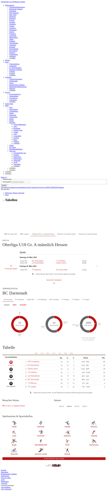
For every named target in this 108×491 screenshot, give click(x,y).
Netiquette (17, 160)
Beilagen (12, 88)
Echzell (11, 20)
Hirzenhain (13, 30)
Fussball (12, 73)
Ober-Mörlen (13, 43)
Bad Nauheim (14, 13)
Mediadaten (5, 481)
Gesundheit (17, 136)
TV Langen (85, 299)
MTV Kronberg (54, 299)
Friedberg (12, 24)
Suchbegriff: (7, 182)
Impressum (17, 157)
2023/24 (61, 406)
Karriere (16, 138)
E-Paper (33, 187)
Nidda (11, 39)
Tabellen (12, 71)
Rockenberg (13, 51)
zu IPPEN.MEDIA (50, 187)
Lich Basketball (38, 263)
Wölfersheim (13, 54)
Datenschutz (18, 159)
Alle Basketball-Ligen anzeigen (54, 458)
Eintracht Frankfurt (15, 70)
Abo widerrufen (6, 489)
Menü (3, 177)
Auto (15, 126)
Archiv (28, 187)
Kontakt (16, 155)
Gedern (11, 26)
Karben (11, 32)
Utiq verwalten (6, 478)
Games (16, 132)
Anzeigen (4, 483)
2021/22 (77, 406)
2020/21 (84, 406)
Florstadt (12, 22)
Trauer (11, 83)
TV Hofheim (60, 261)
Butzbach (12, 18)
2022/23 (69, 406)
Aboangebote (13, 96)
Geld (15, 134)
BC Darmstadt (61, 270)
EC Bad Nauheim (15, 68)
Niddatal (12, 41)
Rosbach (12, 53)
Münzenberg (13, 37)
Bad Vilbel (12, 15)
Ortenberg (12, 45)
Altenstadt (12, 11)
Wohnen (16, 141)
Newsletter (17, 164)
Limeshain (12, 35)
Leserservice (13, 98)
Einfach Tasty (18, 130)
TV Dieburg (36, 270)
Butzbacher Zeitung (15, 9)
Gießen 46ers (61, 263)
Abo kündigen (5, 487)
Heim (14, 305)
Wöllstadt (12, 56)
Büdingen (12, 17)
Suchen (4, 185)
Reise (15, 140)
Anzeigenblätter (20, 187)
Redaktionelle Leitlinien (9, 474)
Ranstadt (12, 47)
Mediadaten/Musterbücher (18, 87)
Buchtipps (17, 128)
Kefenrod (12, 34)
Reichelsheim (13, 49)
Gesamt (6, 305)
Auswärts (23, 305)
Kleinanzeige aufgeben (17, 85)
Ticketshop (60, 187)
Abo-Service (40, 187)
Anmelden (11, 187)
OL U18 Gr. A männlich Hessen (14, 406)
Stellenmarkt (13, 81)
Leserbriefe (13, 100)
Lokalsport (12, 66)
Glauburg (12, 28)
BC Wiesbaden (37, 261)
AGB (15, 162)
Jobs (2, 187)
